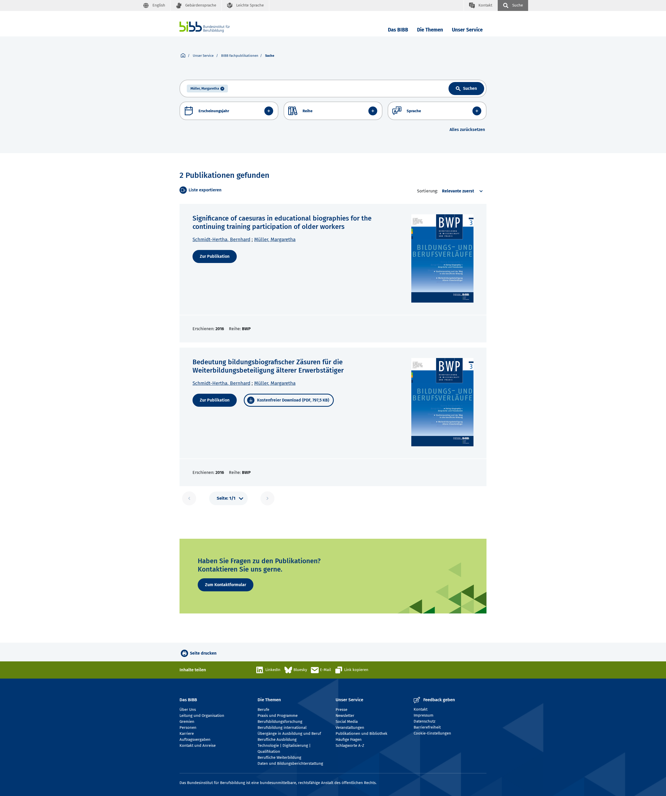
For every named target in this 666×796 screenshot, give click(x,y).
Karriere (187, 733)
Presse (341, 709)
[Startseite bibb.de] (213, 27)
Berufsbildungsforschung (280, 721)
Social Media (347, 721)
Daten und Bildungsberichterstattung (290, 763)
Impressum (423, 715)
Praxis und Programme (278, 715)
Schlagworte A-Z (350, 745)
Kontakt (420, 709)
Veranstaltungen (350, 727)
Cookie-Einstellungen (432, 733)
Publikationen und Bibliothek (361, 733)
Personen (188, 727)
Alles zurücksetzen (467, 129)
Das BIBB (398, 30)
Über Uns (188, 709)
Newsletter (345, 715)
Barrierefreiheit (427, 727)
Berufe (263, 709)
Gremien (187, 721)
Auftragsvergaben (195, 739)
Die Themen (430, 30)
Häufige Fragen (349, 739)
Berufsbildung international (282, 727)
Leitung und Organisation (202, 715)
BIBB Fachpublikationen (239, 56)
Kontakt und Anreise (198, 745)
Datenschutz (425, 721)
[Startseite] (183, 55)
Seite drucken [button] (203, 653)
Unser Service (467, 30)
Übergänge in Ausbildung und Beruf (289, 733)
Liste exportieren (205, 189)
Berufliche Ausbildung (277, 739)
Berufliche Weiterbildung (279, 757)
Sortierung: (427, 191)
